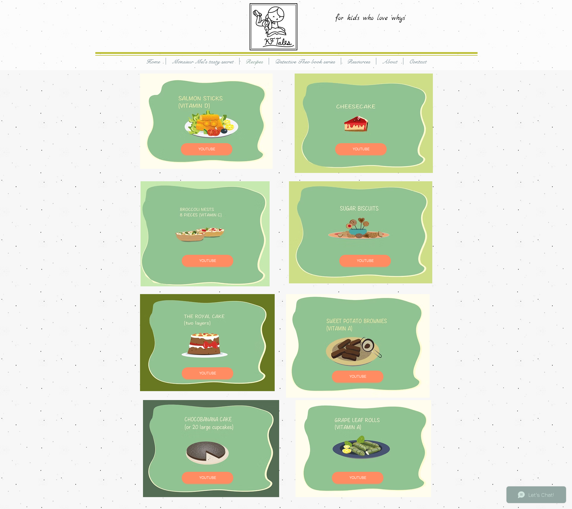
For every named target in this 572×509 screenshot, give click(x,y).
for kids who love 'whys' (370, 18)
